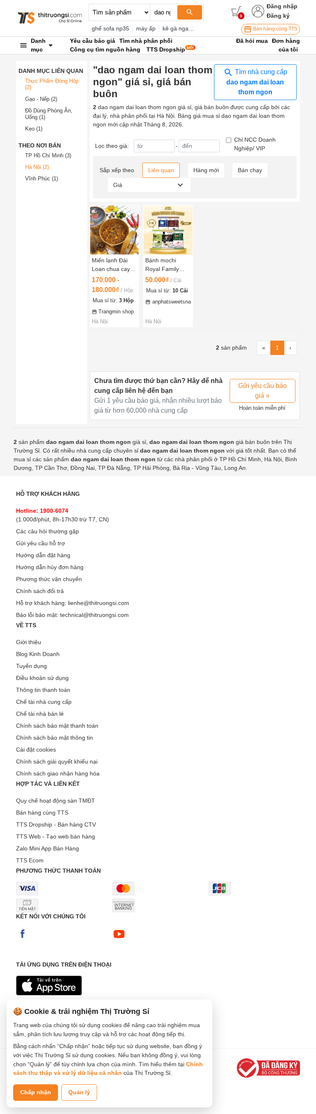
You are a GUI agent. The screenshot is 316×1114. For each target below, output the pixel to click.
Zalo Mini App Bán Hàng (47, 848)
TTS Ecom (30, 860)
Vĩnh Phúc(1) (41, 178)
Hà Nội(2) (37, 167)
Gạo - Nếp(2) (41, 99)
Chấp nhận (35, 1092)
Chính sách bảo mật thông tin (54, 737)
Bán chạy (250, 170)
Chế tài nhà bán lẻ (40, 713)
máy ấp (146, 28)
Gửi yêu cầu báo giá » (262, 390)
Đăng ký (278, 15)
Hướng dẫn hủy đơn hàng (50, 567)
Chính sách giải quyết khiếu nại (57, 761)
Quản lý (79, 1092)
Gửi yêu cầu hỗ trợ (40, 543)
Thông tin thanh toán (43, 690)
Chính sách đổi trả (40, 591)
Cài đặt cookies (36, 749)
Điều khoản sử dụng (42, 678)
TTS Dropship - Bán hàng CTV (56, 824)
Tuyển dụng (31, 666)
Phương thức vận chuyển (49, 579)
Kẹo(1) (33, 129)
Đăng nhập (282, 6)
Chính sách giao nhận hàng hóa (58, 773)
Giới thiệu (28, 642)
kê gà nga (175, 28)
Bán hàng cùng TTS (274, 29)
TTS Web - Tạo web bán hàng (55, 836)
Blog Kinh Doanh (38, 654)
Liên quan (161, 170)
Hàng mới (206, 170)
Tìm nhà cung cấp (256, 82)
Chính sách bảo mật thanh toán (57, 725)
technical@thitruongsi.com (94, 615)
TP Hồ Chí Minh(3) (48, 155)
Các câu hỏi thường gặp (47, 531)
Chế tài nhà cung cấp (44, 701)
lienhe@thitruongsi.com (98, 603)
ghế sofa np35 (110, 28)
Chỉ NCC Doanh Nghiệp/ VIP (255, 144)
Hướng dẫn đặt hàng (43, 555)
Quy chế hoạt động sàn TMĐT (55, 800)
